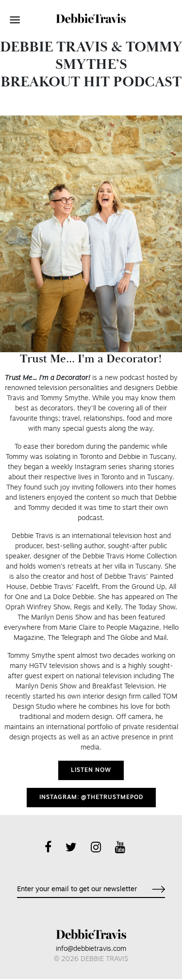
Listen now (91, 770)
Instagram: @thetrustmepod (91, 797)
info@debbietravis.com (91, 949)
